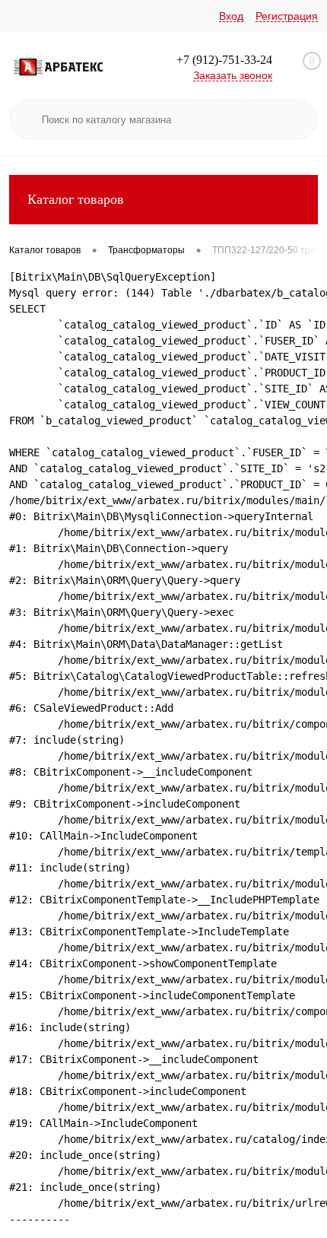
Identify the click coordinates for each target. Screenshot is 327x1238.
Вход (231, 16)
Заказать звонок (232, 75)
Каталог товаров (75, 199)
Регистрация (287, 16)
